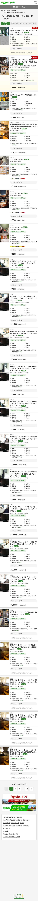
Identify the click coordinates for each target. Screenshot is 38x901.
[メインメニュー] (35, 2)
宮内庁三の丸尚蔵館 (9, 820)
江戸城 (22, 823)
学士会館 (25, 825)
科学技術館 (6, 828)
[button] (23, 790)
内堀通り (19, 820)
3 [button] (19, 788)
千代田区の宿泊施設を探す (11, 837)
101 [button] (27, 788)
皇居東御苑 (26, 820)
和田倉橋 (19, 825)
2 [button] (15, 788)
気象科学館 (6, 823)
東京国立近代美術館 (9, 825)
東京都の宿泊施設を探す (10, 834)
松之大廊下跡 (15, 823)
